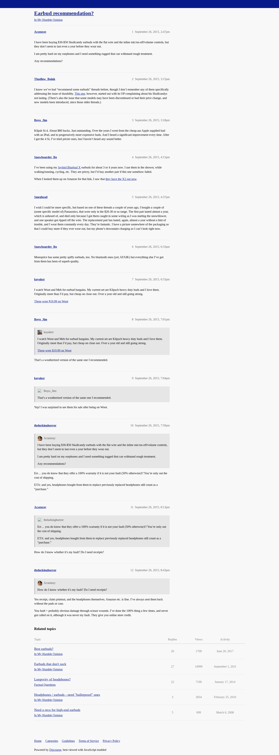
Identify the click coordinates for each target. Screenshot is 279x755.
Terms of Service (89, 740)
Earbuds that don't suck (50, 664)
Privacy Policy (111, 740)
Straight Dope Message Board (20, 4)
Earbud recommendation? (64, 13)
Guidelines (68, 740)
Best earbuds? (43, 649)
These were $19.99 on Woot (51, 301)
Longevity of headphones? (52, 679)
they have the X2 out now (121, 179)
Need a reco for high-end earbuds (57, 710)
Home (38, 740)
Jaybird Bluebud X (69, 167)
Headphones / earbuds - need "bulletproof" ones (67, 695)
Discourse (55, 749)
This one (80, 93)
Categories (51, 740)
